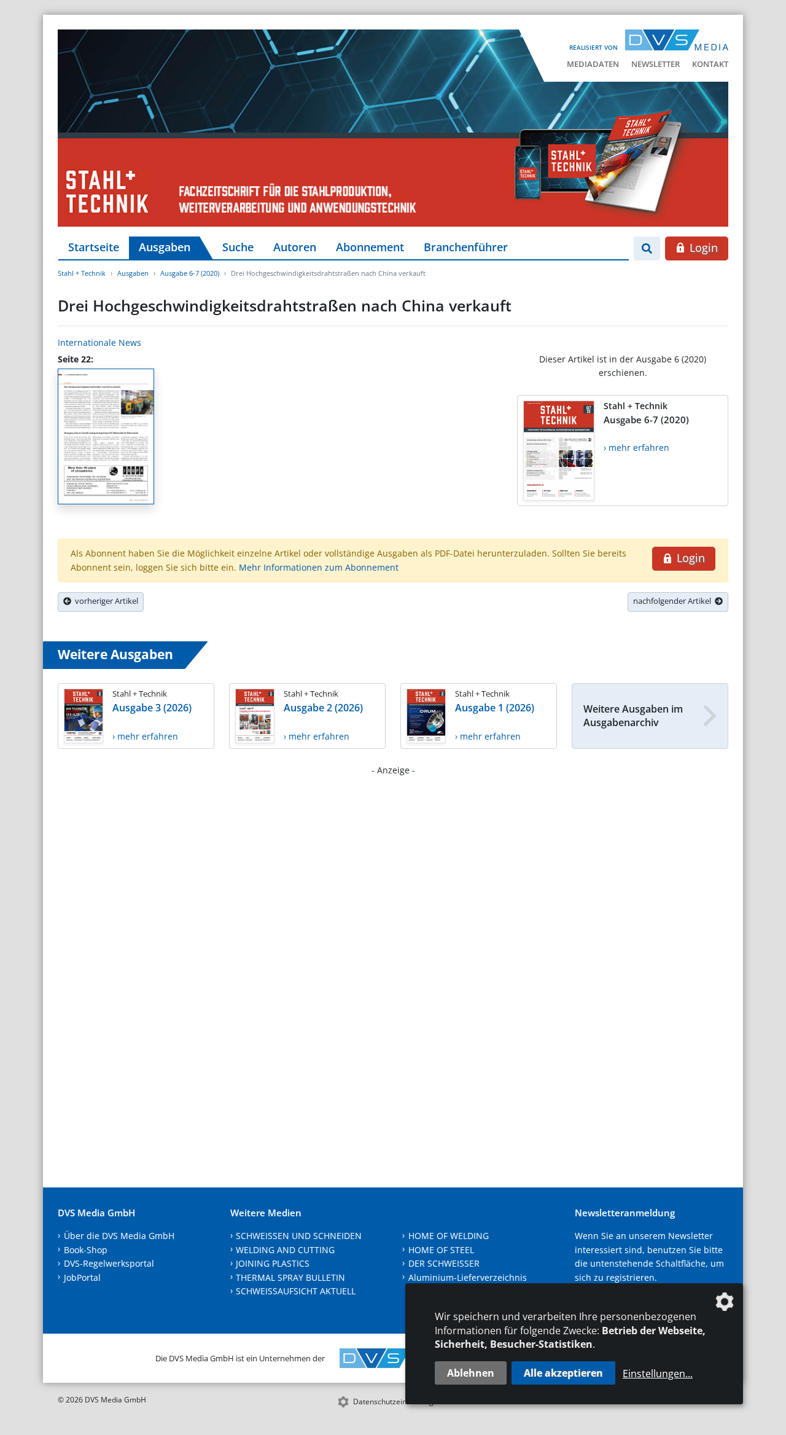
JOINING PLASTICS (272, 1263)
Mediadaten (593, 63)
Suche (238, 247)
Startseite (93, 247)
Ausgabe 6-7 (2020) (189, 273)
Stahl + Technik (82, 273)
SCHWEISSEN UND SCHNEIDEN (299, 1235)
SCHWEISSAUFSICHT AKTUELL (296, 1291)
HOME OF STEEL (441, 1250)
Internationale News (99, 342)
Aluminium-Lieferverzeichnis (467, 1277)
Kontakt (710, 63)
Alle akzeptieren (563, 1373)
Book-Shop (85, 1250)
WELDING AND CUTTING (285, 1250)
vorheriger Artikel (104, 600)
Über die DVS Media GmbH (119, 1235)
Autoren (294, 247)
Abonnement (370, 247)
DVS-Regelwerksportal (109, 1263)
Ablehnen (470, 1373)
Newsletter (655, 63)
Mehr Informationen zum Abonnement (319, 567)
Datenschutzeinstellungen (397, 1401)
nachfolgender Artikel (674, 600)
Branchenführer (466, 247)
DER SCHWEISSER (444, 1263)
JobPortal (82, 1277)
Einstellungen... (658, 1373)
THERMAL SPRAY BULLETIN (290, 1277)
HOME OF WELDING (448, 1235)
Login (702, 247)
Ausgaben (164, 247)
